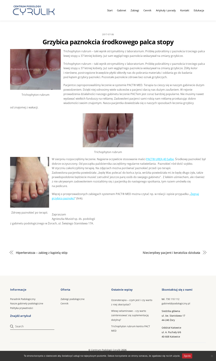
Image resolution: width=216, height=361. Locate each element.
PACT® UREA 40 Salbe (160, 159)
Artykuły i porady (166, 10)
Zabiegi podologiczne (73, 299)
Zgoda (187, 355)
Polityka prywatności (21, 308)
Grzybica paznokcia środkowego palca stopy (108, 41)
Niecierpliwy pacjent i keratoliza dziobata (171, 252)
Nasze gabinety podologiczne (26, 303)
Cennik (147, 10)
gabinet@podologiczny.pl (176, 303)
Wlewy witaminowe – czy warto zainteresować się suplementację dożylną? (130, 315)
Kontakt (184, 10)
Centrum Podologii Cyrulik (105, 350)
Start (110, 10)
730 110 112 (172, 299)
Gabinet (121, 10)
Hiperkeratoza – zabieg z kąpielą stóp (42, 252)
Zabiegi (135, 10)
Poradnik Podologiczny (22, 299)
